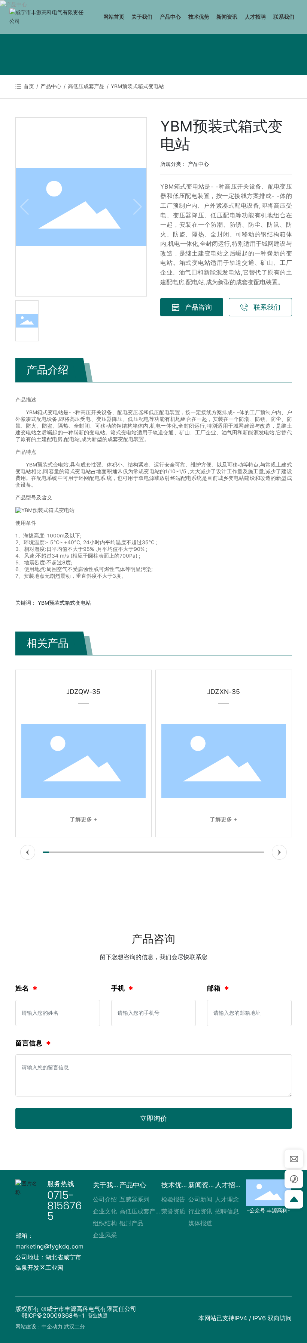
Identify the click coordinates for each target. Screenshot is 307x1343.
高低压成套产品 (86, 86)
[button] (27, 852)
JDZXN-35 (186, 691)
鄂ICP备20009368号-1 (52, 1315)
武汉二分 (74, 1327)
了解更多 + (46, 819)
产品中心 (50, 86)
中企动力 (52, 1327)
